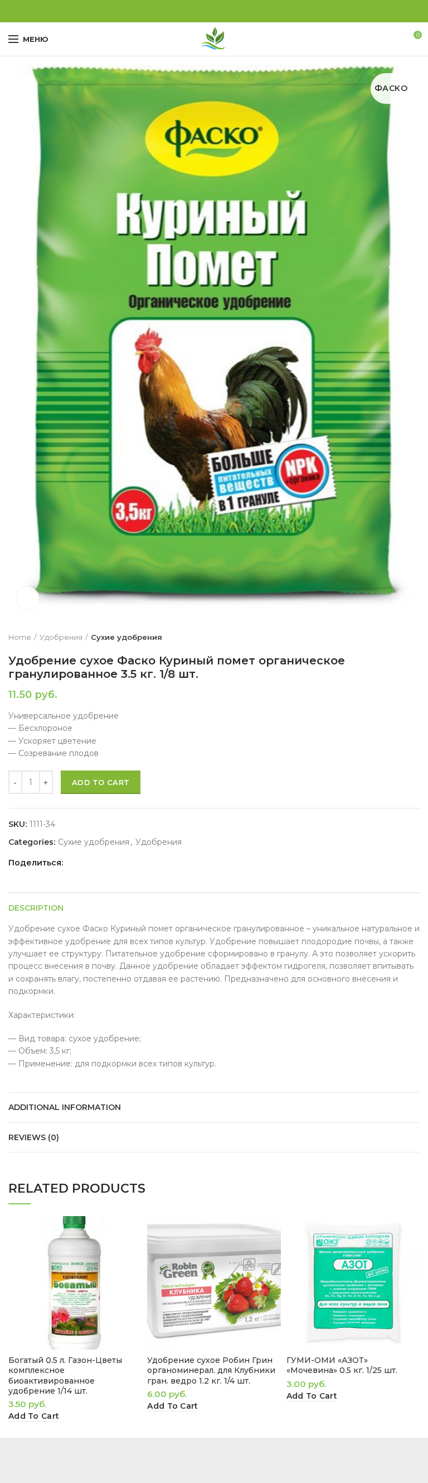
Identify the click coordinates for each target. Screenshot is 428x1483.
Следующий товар (414, 637)
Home (19, 637)
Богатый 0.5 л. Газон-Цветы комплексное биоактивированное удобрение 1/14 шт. (65, 1375)
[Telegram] (227, 11)
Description (36, 908)
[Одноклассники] (201, 11)
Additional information (64, 1107)
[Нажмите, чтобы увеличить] (28, 598)
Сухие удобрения (126, 637)
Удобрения (61, 637)
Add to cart (100, 782)
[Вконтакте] (214, 11)
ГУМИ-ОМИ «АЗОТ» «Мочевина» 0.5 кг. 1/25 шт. (341, 1365)
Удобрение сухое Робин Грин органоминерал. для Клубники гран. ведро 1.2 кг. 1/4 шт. (211, 1370)
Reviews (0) (33, 1137)
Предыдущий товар (391, 637)
